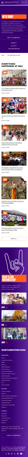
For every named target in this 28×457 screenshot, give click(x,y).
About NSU (4, 413)
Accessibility (15, 450)
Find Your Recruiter (5, 418)
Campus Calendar (5, 385)
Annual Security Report (6, 360)
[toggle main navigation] (25, 2)
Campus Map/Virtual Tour (7, 398)
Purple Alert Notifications (7, 371)
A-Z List (13, 46)
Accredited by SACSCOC (13, 448)
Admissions (4, 416)
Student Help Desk (5, 376)
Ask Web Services (14, 48)
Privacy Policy (21, 450)
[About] (14, 336)
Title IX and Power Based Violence (9, 378)
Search (13, 43)
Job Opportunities (5, 402)
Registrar (3, 422)
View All (13, 238)
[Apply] (14, 301)
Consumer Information (6, 400)
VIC (2, 382)
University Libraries (5, 380)
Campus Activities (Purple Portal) (8, 396)
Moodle (3, 364)
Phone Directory (5, 369)
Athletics (3, 393)
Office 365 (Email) (5, 367)
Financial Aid (4, 420)
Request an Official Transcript (8, 373)
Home (2, 55)
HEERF (3, 362)
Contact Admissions (13, 435)
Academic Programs (6, 391)
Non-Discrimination (9, 450)
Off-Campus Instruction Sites (8, 405)
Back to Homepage (13, 37)
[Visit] (14, 318)
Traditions (3, 407)
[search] (22, 2)
